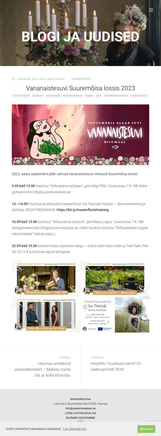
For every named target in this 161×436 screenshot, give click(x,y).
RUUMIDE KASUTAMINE (80, 417)
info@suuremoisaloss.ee (81, 408)
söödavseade (53, 95)
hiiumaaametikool (72, 95)
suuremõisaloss (21, 95)
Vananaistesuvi (139, 95)
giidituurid (37, 95)
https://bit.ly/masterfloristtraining (83, 210)
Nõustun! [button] (146, 429)
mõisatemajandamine (116, 95)
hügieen (89, 95)
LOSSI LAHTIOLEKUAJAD (80, 413)
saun (99, 95)
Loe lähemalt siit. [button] (74, 429)
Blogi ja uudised (80, 37)
